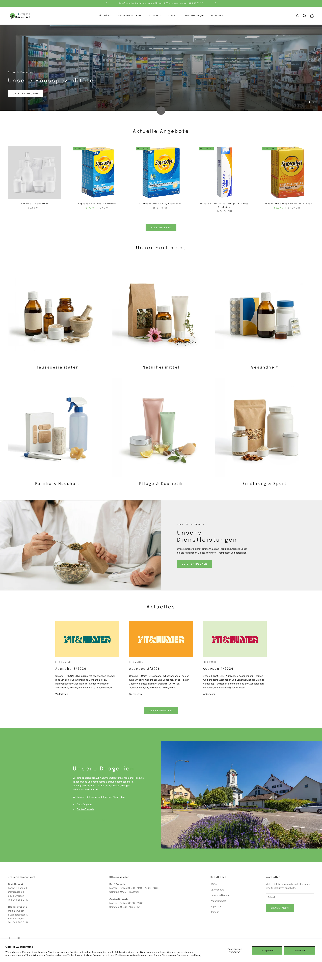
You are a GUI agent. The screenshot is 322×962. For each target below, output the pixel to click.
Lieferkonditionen (219, 895)
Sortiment (155, 16)
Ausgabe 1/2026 (218, 668)
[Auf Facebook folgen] (9, 938)
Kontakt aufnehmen (93, 820)
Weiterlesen (61, 694)
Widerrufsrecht (218, 900)
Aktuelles (105, 16)
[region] (161, 68)
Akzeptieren (267, 950)
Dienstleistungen (193, 16)
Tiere (171, 16)
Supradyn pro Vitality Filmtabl (98, 204)
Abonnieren (280, 908)
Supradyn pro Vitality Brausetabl (160, 204)
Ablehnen (299, 950)
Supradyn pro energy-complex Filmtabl (287, 204)
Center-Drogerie (85, 809)
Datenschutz (217, 889)
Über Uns (217, 16)
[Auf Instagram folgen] (18, 938)
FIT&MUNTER (63, 662)
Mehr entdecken (161, 710)
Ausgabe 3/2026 (70, 668)
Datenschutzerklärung (189, 955)
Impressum (216, 906)
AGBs (213, 884)
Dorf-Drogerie (84, 804)
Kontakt (214, 911)
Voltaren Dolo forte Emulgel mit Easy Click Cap (224, 205)
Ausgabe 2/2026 (144, 668)
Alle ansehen (160, 227)
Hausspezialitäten (130, 16)
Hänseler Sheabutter (34, 204)
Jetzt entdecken (25, 93)
